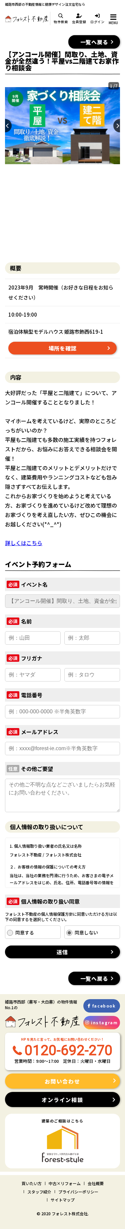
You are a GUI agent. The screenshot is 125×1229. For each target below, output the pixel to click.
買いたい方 (32, 1183)
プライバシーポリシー (78, 1191)
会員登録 (79, 21)
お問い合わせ (62, 1081)
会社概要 (96, 1183)
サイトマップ (63, 1200)
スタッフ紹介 (39, 1191)
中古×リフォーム (65, 1183)
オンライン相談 (62, 1100)
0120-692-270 (69, 1050)
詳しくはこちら (23, 543)
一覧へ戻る (94, 42)
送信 (63, 952)
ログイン (97, 21)
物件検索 (61, 21)
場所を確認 (63, 348)
